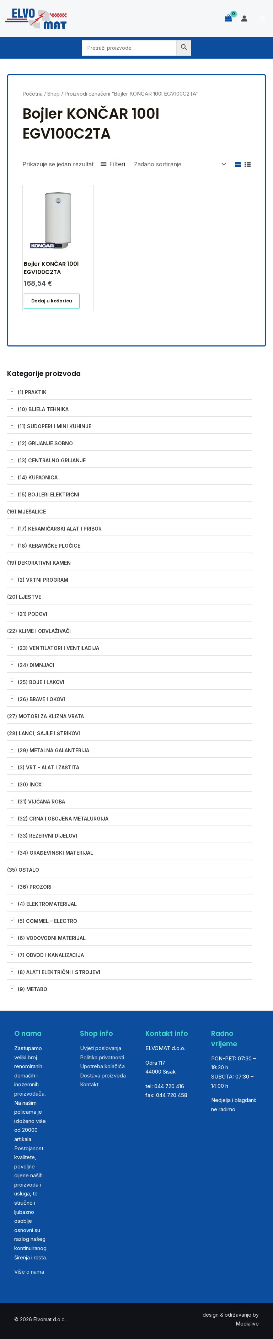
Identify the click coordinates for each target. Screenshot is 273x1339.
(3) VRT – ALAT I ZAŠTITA (48, 767)
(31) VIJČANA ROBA (41, 801)
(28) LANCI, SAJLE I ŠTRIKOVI (43, 733)
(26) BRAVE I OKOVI (41, 699)
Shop (53, 94)
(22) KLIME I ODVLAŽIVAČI (39, 631)
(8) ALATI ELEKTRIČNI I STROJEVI (59, 972)
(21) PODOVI (32, 614)
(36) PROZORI (35, 887)
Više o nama (29, 1271)
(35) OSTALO (23, 870)
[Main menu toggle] (262, 18)
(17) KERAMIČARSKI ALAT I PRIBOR (60, 529)
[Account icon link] (244, 18)
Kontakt (89, 1084)
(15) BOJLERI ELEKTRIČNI (48, 494)
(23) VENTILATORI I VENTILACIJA (58, 648)
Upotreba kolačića (102, 1066)
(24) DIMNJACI (36, 665)
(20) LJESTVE (24, 597)
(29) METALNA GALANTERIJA (53, 750)
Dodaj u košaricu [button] (51, 301)
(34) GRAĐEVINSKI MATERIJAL (55, 853)
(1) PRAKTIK (32, 392)
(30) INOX (30, 784)
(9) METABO (32, 989)
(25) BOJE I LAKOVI (41, 682)
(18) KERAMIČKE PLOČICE (49, 546)
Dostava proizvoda (103, 1075)
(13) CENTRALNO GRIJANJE (52, 460)
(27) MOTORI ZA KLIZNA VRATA (45, 716)
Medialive (247, 1324)
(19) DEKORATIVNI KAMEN (39, 563)
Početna (32, 94)
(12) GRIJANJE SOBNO (45, 443)
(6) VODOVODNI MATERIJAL (52, 938)
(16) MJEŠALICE (26, 512)
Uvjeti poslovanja (100, 1048)
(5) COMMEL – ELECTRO (47, 921)
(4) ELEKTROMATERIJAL (47, 904)
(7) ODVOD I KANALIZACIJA (51, 955)
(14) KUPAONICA (38, 477)
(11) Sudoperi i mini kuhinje (54, 426)
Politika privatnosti (102, 1057)
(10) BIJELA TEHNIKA (43, 409)
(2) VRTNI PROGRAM (43, 580)
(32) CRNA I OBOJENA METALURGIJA (63, 819)
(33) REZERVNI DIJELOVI (47, 836)
